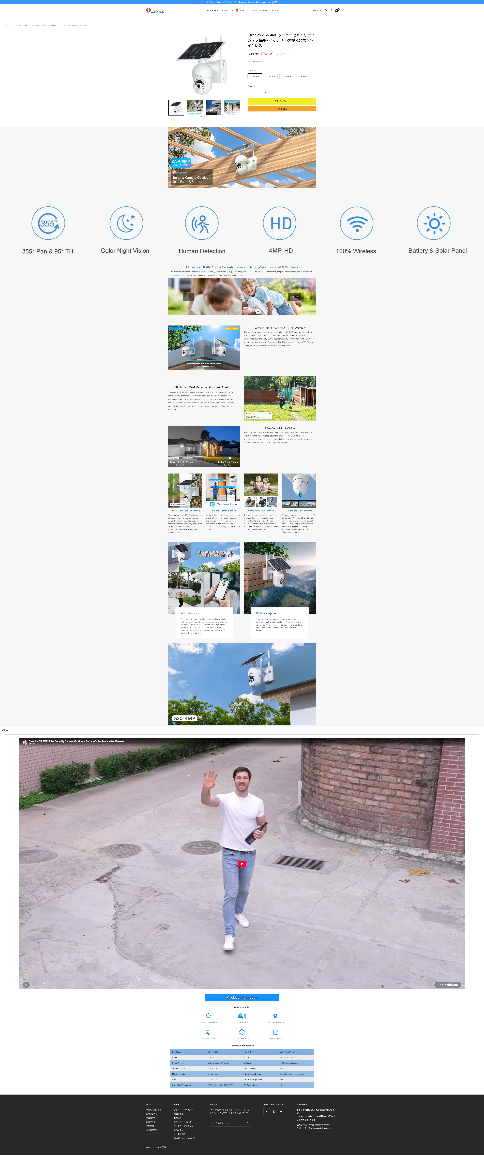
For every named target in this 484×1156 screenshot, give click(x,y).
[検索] (326, 10)
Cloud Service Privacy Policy (185, 1138)
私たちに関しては (153, 1110)
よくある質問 (179, 1134)
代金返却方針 (152, 1118)
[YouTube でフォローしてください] (280, 1111)
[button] (201, 117)
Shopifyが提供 (161, 1147)
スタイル (252, 70)
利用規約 (150, 1126)
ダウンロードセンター (183, 1122)
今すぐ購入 (281, 109)
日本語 (316, 10)
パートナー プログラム (183, 1126)
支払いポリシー (180, 1130)
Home (7, 25)
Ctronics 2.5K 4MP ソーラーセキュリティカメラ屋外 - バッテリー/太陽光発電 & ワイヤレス (281, 40)
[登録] (247, 1123)
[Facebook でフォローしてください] (266, 1111)
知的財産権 (178, 1114)
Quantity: (252, 86)
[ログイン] (331, 10)
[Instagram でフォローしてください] (273, 1111)
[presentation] (166, 109)
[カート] (336, 10)
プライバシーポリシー (183, 1110)
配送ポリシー (152, 1122)
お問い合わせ (152, 1114)
